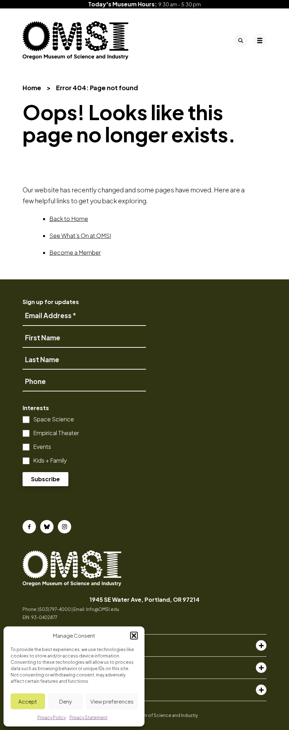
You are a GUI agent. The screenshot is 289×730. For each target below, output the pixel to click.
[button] (133, 635)
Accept (27, 701)
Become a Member (75, 252)
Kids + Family (50, 460)
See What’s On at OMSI (80, 235)
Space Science (53, 419)
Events (42, 446)
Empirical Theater (56, 433)
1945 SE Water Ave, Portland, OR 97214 (144, 599)
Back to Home (68, 218)
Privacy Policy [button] (51, 717)
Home (32, 87)
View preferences (112, 701)
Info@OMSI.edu (102, 609)
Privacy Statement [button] (88, 717)
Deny (65, 701)
